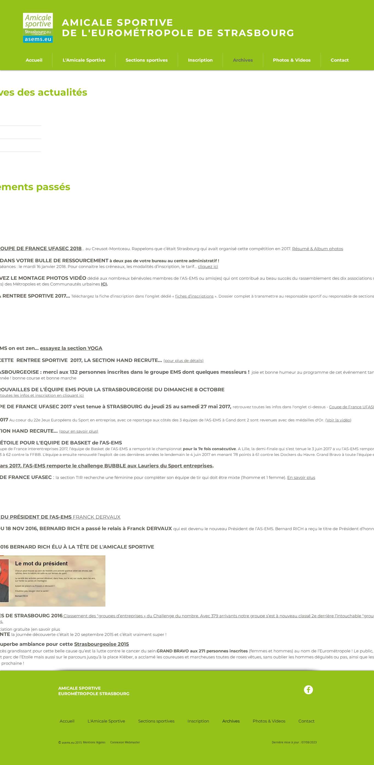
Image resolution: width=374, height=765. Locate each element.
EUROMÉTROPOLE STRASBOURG (94, 693)
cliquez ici (208, 266)
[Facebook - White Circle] (308, 689)
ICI (104, 284)
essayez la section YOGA (71, 348)
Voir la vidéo (338, 420)
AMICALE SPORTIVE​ (79, 688)
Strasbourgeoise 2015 (101, 644)
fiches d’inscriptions (194, 296)
